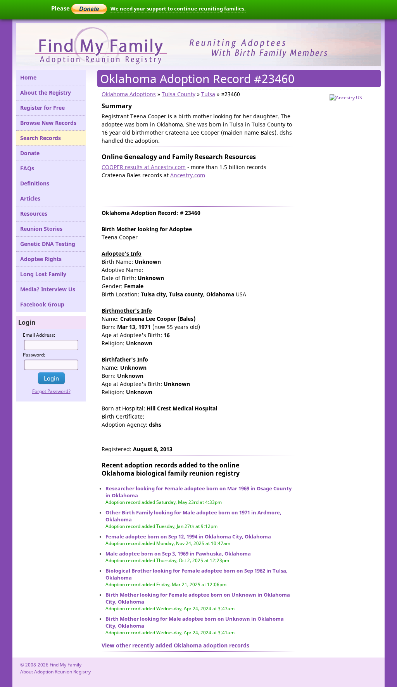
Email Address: (39, 335)
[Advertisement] (192, 190)
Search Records (40, 138)
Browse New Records (48, 122)
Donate (30, 153)
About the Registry (45, 92)
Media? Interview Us (47, 289)
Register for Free (42, 107)
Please (61, 8)
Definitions (34, 183)
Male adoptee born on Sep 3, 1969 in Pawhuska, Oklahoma (178, 553)
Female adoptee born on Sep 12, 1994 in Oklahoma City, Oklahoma (188, 536)
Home (28, 77)
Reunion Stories (41, 228)
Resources (33, 213)
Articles (30, 198)
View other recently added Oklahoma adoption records (175, 645)
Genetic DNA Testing (47, 243)
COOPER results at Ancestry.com (144, 167)
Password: (34, 354)
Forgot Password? (51, 391)
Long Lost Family (43, 274)
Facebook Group (42, 304)
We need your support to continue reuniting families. (178, 8)
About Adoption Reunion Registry (55, 671)
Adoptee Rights (41, 259)
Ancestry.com (187, 175)
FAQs (27, 168)
